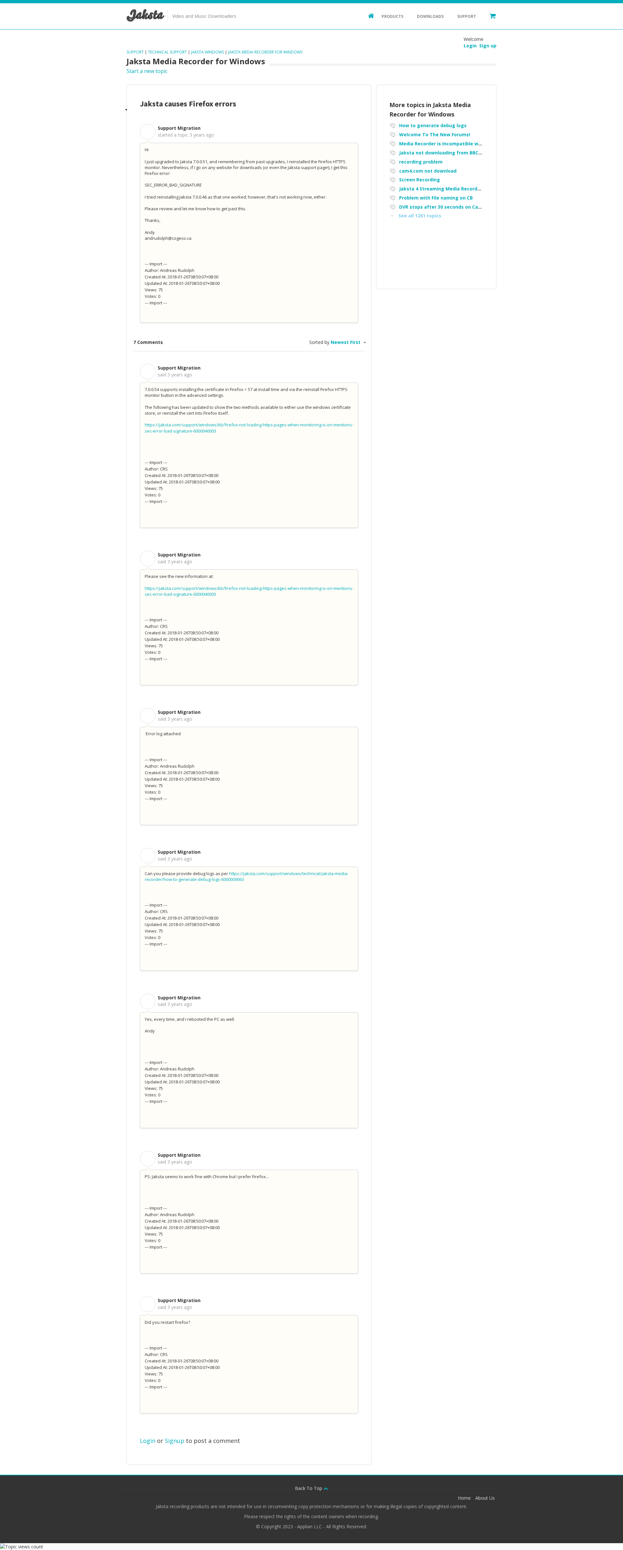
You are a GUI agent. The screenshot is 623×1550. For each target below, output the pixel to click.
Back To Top (309, 1488)
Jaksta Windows (207, 52)
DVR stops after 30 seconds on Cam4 (442, 207)
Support (466, 16)
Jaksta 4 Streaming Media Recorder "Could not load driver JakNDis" (477, 189)
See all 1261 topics (419, 216)
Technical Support (167, 52)
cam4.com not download (428, 171)
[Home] (368, 15)
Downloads (430, 16)
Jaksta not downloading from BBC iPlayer (447, 153)
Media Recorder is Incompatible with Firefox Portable (461, 143)
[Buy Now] (489, 15)
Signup (174, 1441)
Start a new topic (147, 71)
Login (147, 1441)
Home (464, 1498)
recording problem (421, 162)
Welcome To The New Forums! (434, 134)
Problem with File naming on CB (436, 198)
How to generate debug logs (433, 125)
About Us (485, 1498)
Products (392, 16)
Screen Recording (419, 180)
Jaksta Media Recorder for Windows (265, 52)
